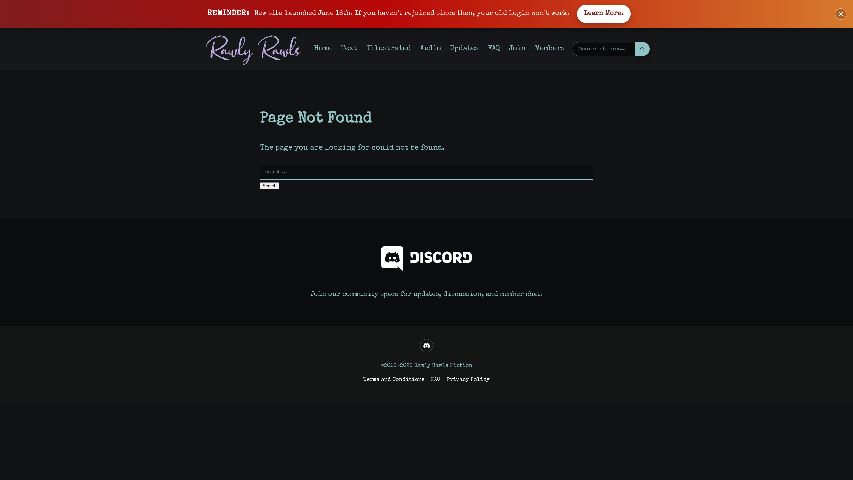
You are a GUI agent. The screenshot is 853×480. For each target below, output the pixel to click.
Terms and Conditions (394, 380)
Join (517, 48)
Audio (430, 48)
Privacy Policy (468, 380)
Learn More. (604, 13)
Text (349, 48)
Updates (464, 48)
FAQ (494, 48)
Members (550, 48)
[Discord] (426, 345)
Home (323, 48)
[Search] (642, 49)
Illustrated (388, 48)
